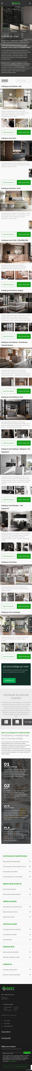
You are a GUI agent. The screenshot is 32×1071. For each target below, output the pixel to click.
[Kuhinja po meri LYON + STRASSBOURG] (16, 253)
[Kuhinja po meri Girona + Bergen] (16, 303)
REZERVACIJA (9, 680)
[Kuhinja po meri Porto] (16, 151)
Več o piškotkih (13, 1061)
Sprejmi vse (7, 1066)
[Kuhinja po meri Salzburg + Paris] (16, 409)
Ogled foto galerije (8, 132)
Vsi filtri (4, 80)
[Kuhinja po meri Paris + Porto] (16, 201)
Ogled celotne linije (23, 132)
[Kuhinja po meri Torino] (16, 574)
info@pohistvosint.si (8, 1026)
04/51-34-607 (7, 1023)
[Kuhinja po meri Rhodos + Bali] (16, 99)
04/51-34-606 (7, 1020)
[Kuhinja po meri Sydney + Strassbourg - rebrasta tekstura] (16, 358)
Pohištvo (8, 9)
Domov (3, 9)
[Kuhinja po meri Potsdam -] (16, 521)
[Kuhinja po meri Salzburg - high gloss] (16, 464)
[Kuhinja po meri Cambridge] (16, 625)
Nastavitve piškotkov (21, 1066)
